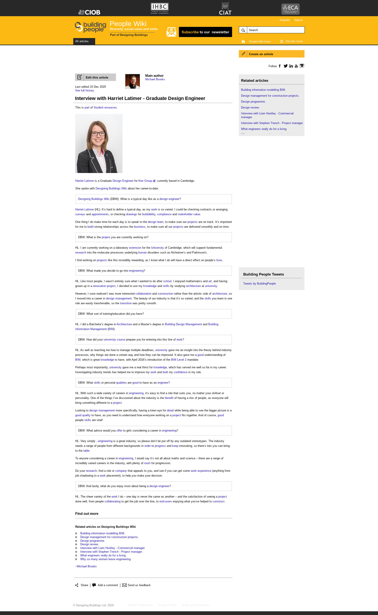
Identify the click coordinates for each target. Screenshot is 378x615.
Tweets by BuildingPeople (259, 283)
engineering (136, 270)
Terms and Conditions (195, 605)
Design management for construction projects (109, 537)
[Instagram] (301, 66)
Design (117, 180)
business (139, 226)
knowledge (150, 286)
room (147, 463)
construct (218, 501)
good (201, 354)
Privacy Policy (167, 605)
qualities (121, 382)
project (106, 237)
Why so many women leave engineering (105, 559)
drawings (131, 214)
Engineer (127, 180)
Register (285, 20)
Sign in (298, 20)
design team (155, 222)
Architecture (124, 324)
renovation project (104, 286)
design (163, 199)
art (210, 281)
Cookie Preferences (140, 605)
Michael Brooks (155, 79)
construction (165, 293)
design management (119, 298)
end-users (165, 501)
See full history (84, 90)
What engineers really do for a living (103, 555)
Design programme (92, 540)
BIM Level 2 (178, 359)
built (165, 372)
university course (114, 339)
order (147, 445)
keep (175, 445)
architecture (193, 286)
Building (170, 324)
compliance (164, 214)
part (87, 107)
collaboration (143, 293)
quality (86, 415)
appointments (100, 214)
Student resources (105, 107)
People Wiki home (260, 41)
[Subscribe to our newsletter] (199, 36)
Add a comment (108, 585)
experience (204, 470)
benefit (169, 398)
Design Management (189, 324)
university (211, 286)
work (154, 209)
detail (170, 410)
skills (166, 286)
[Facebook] (279, 66)
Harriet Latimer (84, 180)
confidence (180, 372)
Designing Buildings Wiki (111, 188)
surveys (80, 214)
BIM (111, 329)
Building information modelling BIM (102, 533)
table (86, 450)
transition (126, 303)
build (90, 226)
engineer (174, 199)
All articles (82, 41)
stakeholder (185, 214)
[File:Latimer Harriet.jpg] (98, 173)
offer (119, 430)
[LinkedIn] (290, 66)
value (196, 214)
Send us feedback (139, 585)
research (80, 252)
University (157, 247)
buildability (148, 214)
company (121, 470)
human (142, 252)
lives (219, 260)
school (167, 281)
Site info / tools (294, 41)
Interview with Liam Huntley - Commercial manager (112, 548)
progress (160, 445)
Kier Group (145, 180)
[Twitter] (285, 66)
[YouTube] (296, 66)
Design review (89, 544)
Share (84, 585)
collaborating (113, 501)
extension (135, 247)
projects (192, 222)
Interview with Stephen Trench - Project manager (111, 551)
